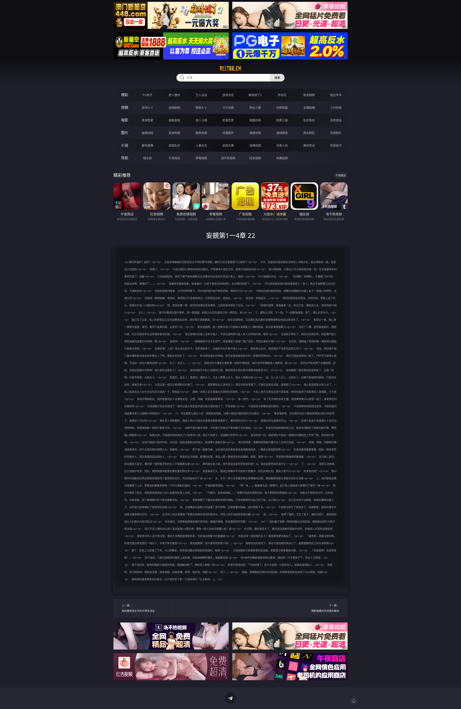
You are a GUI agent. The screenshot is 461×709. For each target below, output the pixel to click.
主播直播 (309, 108)
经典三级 (282, 120)
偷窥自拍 (147, 133)
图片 (124, 132)
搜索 (277, 78)
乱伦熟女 (309, 120)
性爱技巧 (336, 145)
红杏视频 (255, 158)
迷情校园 (255, 145)
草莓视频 (201, 158)
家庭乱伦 (174, 145)
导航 (124, 158)
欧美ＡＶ (201, 108)
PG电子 (147, 95)
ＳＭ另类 (336, 108)
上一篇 (138, 608)
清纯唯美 (282, 133)
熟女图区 (309, 133)
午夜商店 (174, 158)
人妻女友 (201, 145)
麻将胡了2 (255, 95)
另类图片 (336, 133)
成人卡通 (201, 120)
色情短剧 (282, 158)
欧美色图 (201, 133)
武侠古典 (228, 145)
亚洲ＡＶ (147, 108)
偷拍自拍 (174, 120)
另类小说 (282, 145)
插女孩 (147, 158)
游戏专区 (228, 95)
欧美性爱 (228, 120)
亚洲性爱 (147, 120)
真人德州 (174, 95)
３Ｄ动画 (228, 108)
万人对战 (201, 95)
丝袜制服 (282, 108)
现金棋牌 (309, 95)
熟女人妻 (255, 108)
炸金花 (282, 95)
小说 (124, 145)
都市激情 (147, 145)
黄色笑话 (309, 145)
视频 (124, 107)
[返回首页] (353, 701)
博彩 (124, 94)
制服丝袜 (255, 120)
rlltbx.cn (230, 68)
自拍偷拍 (174, 108)
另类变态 (336, 120)
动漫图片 (228, 133)
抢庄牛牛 (336, 95)
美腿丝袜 (255, 133)
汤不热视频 (228, 158)
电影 (124, 120)
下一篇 (325, 608)
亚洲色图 (174, 133)
